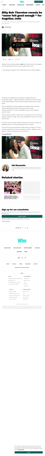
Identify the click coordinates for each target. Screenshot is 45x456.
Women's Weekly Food (14, 293)
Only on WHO (12, 4)
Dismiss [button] (28, 452)
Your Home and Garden (13, 284)
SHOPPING (19, 251)
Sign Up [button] (38, 1)
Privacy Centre (21, 449)
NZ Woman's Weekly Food (14, 295)
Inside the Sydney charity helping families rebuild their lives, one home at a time (11, 197)
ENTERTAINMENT (29, 4)
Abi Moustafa (8, 27)
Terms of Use (27, 218)
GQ (21, 64)
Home (3, 9)
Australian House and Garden (15, 278)
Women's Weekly (12, 291)
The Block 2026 (20, 4)
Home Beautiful (11, 280)
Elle (24, 293)
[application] (22, 44)
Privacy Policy (20, 218)
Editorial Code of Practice (22, 267)
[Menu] (2, 2)
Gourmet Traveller (13, 297)
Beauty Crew (26, 297)
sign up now (22, 216)
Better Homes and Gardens (14, 282)
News (7, 9)
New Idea (26, 284)
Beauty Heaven (26, 295)
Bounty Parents (12, 299)
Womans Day (26, 278)
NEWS (26, 251)
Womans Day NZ (27, 280)
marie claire (26, 291)
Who (25, 282)
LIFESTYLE (38, 4)
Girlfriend (25, 299)
